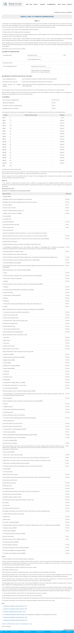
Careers (64, 4)
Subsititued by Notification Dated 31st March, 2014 (15, 606)
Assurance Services (14, 631)
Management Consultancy (56, 631)
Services (36, 4)
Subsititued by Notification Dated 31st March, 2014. (15, 608)
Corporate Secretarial (40, 631)
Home (27, 4)
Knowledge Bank (51, 4)
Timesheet (42, 4)
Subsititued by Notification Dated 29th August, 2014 (16, 614)
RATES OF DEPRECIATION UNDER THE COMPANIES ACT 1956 (17, 623)
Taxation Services (27, 631)
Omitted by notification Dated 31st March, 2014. (15, 611)
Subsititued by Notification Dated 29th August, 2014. (15, 617)
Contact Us (69, 4)
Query (59, 4)
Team (31, 4)
